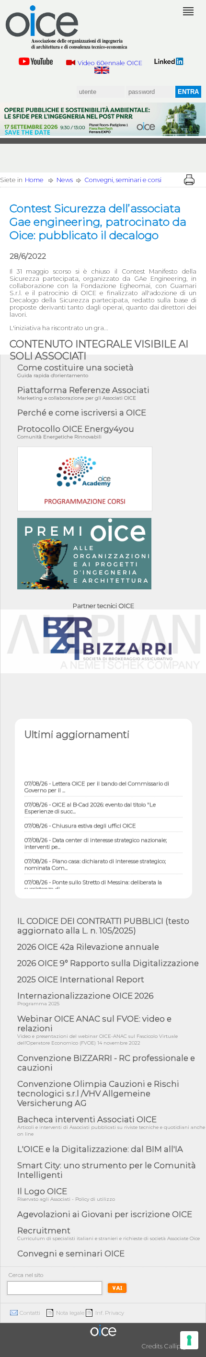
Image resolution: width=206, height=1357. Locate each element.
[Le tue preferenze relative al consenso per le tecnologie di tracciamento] (189, 1340)
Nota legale (70, 1313)
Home (34, 180)
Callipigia (178, 1346)
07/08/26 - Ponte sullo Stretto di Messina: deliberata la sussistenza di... (93, 881)
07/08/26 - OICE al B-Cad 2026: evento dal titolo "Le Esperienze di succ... (90, 803)
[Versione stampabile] (189, 179)
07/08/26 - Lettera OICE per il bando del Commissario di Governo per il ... (96, 782)
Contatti (30, 1313)
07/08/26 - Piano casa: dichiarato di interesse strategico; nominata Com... (95, 860)
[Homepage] (67, 27)
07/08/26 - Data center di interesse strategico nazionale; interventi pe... (95, 839)
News (65, 180)
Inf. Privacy (109, 1313)
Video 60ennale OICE (110, 63)
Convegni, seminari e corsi (122, 180)
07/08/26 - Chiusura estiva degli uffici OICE (80, 821)
